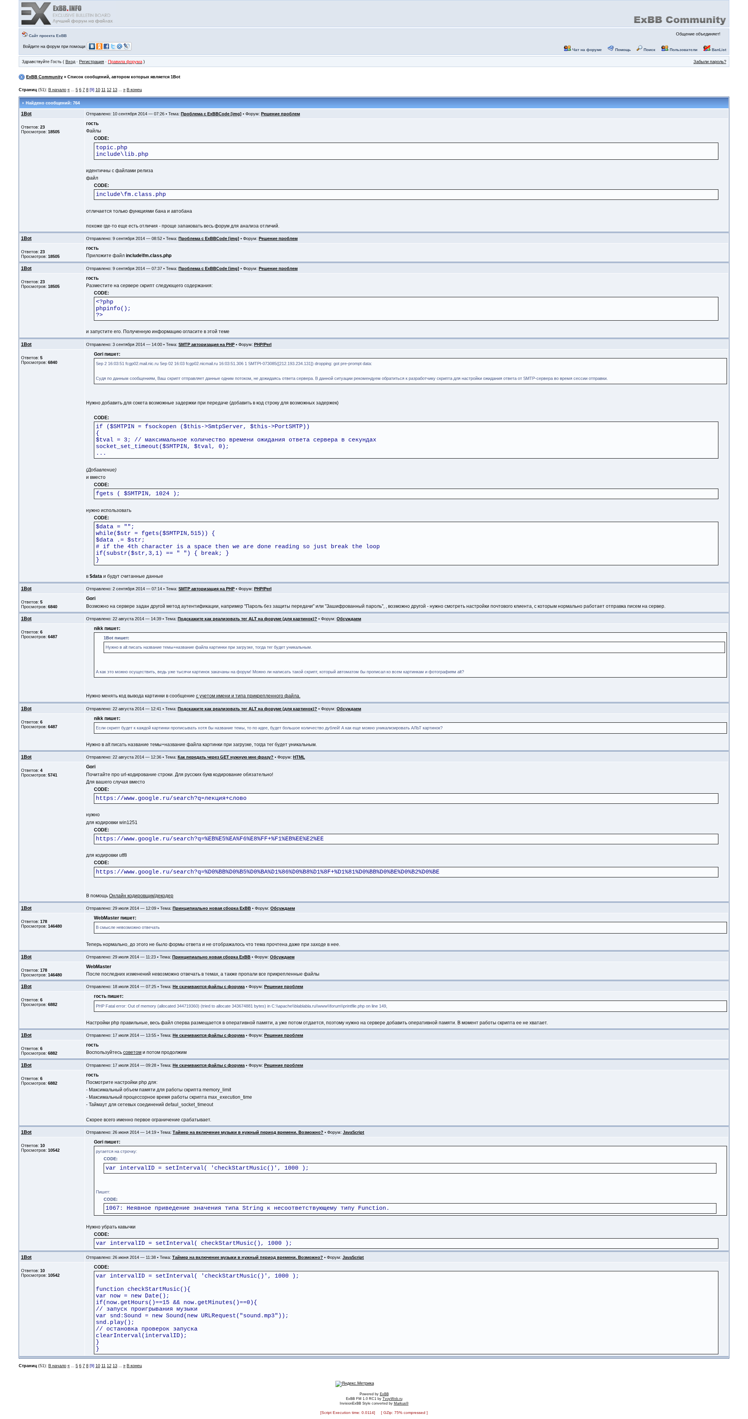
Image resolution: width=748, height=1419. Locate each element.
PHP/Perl (263, 344)
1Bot (26, 113)
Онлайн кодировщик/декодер (141, 895)
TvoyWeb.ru (392, 1399)
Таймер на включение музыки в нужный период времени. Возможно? (248, 1132)
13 (115, 89)
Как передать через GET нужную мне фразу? (225, 757)
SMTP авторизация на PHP (206, 344)
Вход (70, 61)
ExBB (384, 1394)
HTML (299, 757)
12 (109, 89)
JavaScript (353, 1132)
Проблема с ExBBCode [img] (211, 113)
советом (132, 1052)
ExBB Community (44, 76)
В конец (134, 89)
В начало (57, 89)
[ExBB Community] (67, 24)
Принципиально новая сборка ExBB (212, 908)
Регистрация (91, 61)
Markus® (401, 1403)
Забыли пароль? (709, 61)
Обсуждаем (349, 618)
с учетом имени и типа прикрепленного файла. (248, 696)
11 (103, 89)
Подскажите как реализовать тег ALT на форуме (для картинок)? (247, 618)
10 (97, 89)
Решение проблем (280, 113)
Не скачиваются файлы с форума (209, 986)
